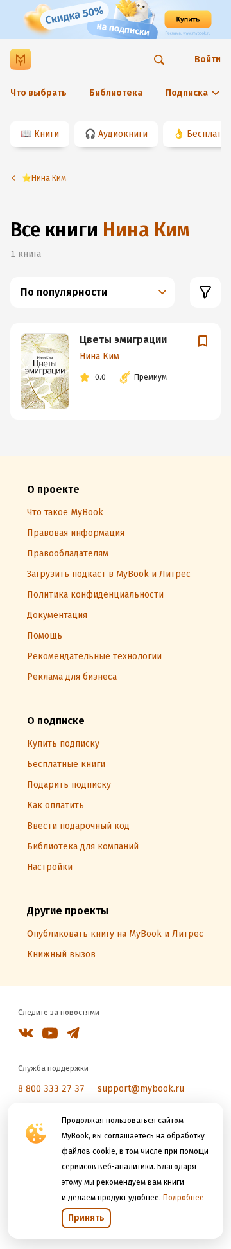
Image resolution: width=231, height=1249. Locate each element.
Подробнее (183, 1197)
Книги (46, 133)
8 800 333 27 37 (51, 1088)
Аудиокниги (123, 133)
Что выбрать (38, 92)
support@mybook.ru (141, 1088)
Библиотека (115, 92)
